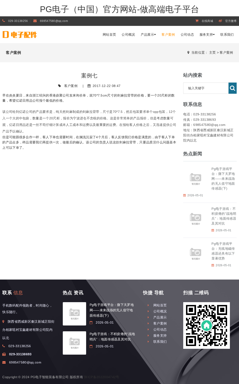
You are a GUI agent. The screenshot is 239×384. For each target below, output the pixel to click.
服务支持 (206, 34)
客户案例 (168, 34)
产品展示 (147, 34)
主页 (212, 52)
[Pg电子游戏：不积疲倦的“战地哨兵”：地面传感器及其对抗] (74, 343)
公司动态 (187, 34)
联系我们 (227, 34)
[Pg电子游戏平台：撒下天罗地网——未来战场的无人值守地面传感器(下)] (74, 313)
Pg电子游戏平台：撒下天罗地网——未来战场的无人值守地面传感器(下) (223, 178)
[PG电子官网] (29, 34)
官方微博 (230, 21)
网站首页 (109, 34)
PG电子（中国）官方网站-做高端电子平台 (119, 9)
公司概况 (128, 34)
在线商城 (207, 21)
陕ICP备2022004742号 (101, 377)
